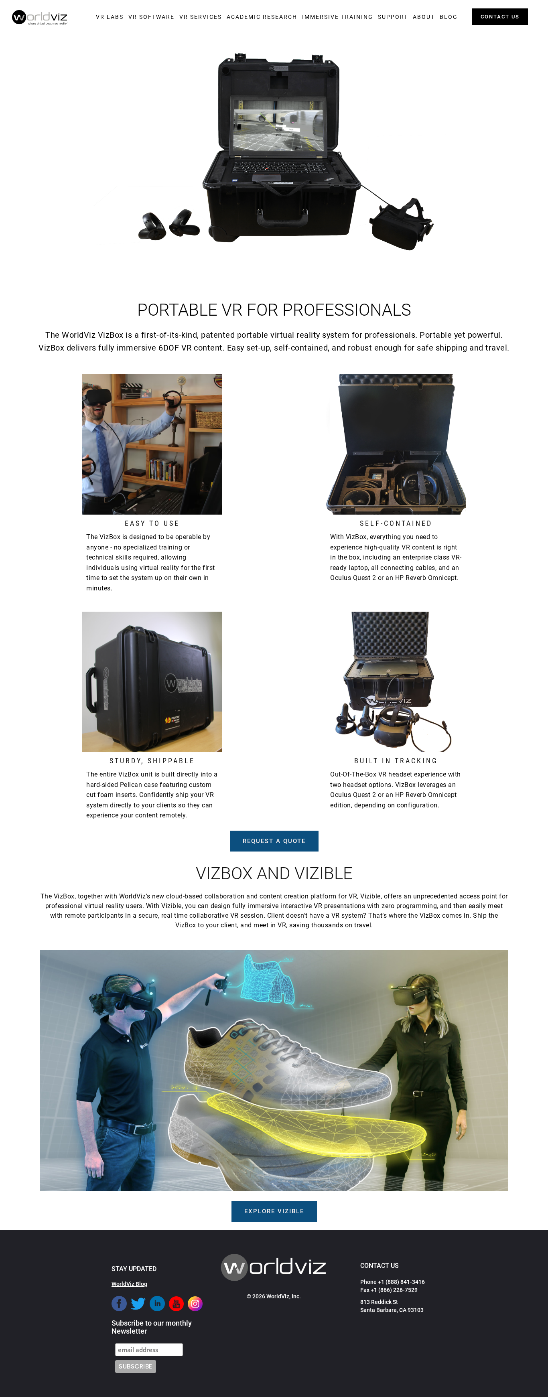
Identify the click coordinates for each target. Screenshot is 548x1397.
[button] (109, 17)
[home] (40, 17)
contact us (500, 17)
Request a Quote (274, 841)
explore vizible (274, 1211)
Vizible (370, 896)
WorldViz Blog (129, 1284)
